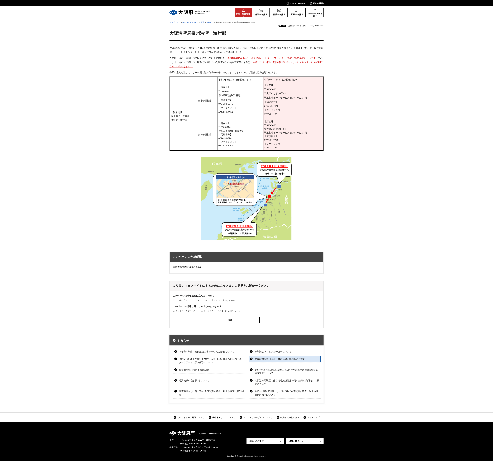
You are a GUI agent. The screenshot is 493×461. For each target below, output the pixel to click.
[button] (295, 3)
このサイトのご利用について (190, 417)
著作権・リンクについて (223, 417)
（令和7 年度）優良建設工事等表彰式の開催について (206, 351)
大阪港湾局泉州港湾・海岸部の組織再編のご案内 (280, 359)
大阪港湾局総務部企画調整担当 (187, 267)
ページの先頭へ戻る (325, 431)
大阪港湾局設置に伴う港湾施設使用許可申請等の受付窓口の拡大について (287, 382)
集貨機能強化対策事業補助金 (194, 369)
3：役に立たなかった (225, 300)
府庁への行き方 (256, 441)
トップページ (174, 22)
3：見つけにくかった (231, 311)
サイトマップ (313, 417)
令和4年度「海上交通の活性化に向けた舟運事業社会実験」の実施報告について (286, 371)
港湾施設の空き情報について (194, 380)
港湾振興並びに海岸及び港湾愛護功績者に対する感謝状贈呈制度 (211, 393)
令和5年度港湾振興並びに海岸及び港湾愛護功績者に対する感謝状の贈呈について (286, 393)
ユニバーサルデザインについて (257, 417)
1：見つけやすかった (186, 311)
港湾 (202, 22)
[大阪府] (189, 12)
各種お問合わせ (296, 441)
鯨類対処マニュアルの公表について (273, 351)
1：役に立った (183, 300)
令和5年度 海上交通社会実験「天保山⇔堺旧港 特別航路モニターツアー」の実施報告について (210, 361)
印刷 (283, 26)
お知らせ (209, 22)
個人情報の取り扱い (289, 417)
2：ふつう (202, 300)
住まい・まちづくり (190, 22)
